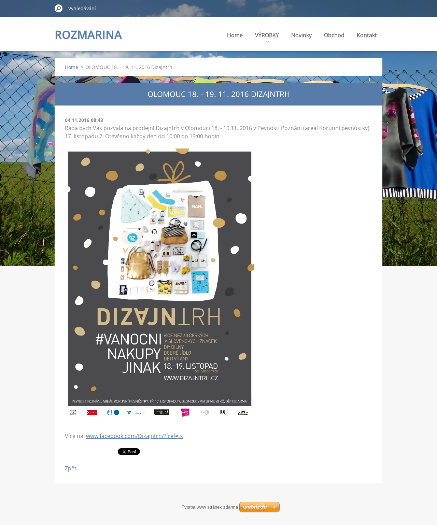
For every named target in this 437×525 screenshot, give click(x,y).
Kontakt (367, 35)
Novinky (301, 35)
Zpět (70, 468)
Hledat (59, 8)
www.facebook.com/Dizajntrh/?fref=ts (134, 436)
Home (235, 35)
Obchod (334, 35)
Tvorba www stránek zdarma (210, 507)
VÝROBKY (267, 35)
